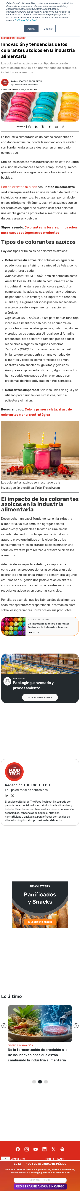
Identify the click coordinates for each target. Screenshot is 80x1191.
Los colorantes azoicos (19, 187)
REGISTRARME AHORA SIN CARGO (40, 1186)
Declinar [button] (48, 28)
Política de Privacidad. (26, 20)
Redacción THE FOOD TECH (26, 81)
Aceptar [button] (31, 28)
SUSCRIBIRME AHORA (40, 697)
